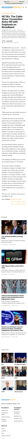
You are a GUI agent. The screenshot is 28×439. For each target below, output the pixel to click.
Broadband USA (18, 418)
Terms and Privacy (6, 435)
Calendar (3, 430)
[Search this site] (23, 7)
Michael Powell (21, 201)
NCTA (12, 204)
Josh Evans (9, 41)
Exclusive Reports (18, 421)
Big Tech (13, 201)
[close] (26, 2)
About (3, 428)
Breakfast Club (17, 416)
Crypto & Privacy (5, 417)
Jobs (2, 433)
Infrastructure (4, 410)
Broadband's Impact (8, 13)
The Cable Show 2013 (20, 204)
